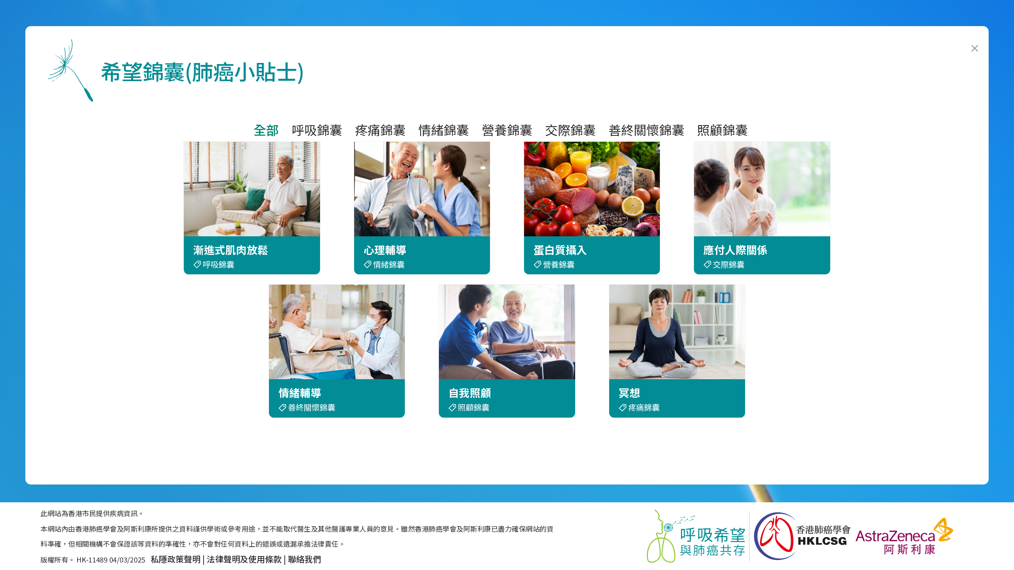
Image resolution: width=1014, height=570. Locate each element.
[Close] (977, 37)
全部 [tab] (266, 129)
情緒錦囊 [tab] (443, 129)
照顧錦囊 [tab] (722, 129)
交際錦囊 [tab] (570, 129)
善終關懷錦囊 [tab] (646, 129)
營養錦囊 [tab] (507, 129)
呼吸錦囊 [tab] (317, 129)
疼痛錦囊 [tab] (380, 129)
